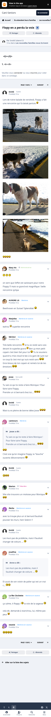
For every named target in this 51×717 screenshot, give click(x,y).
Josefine (12, 552)
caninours (13, 421)
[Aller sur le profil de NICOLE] (4, 338)
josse (11, 377)
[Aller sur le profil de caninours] (4, 422)
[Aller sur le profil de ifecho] (4, 509)
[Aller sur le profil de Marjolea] (4, 319)
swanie (12, 625)
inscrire (33, 73)
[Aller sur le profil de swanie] (4, 626)
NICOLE (12, 337)
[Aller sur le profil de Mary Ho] (4, 268)
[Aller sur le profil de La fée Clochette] (4, 596)
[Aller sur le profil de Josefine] (4, 553)
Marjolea (13, 318)
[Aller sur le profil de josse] (4, 378)
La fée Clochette (16, 595)
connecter (18, 73)
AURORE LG (14, 300)
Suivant (40, 85)
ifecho (11, 508)
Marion (12, 486)
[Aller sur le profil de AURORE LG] (4, 301)
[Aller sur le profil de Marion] (4, 487)
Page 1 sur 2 (25, 85)
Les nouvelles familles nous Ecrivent (32, 43)
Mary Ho (12, 267)
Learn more (5, 4)
